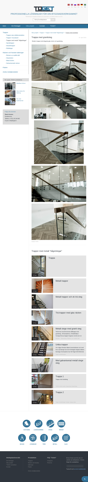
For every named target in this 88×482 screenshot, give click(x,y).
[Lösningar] (33, 438)
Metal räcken (10, 60)
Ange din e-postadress (72, 462)
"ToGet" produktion (11, 464)
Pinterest (49, 462)
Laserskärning (38, 429)
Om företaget (15, 26)
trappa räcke (35, 241)
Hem (4, 26)
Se (85, 7)
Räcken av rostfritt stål (13, 55)
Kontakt (42, 26)
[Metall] (55, 438)
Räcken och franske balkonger (13, 52)
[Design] (22, 438)
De (81, 7)
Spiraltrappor (10, 43)
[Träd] (44, 438)
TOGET (53, 26)
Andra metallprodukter (10, 72)
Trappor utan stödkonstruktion (15, 35)
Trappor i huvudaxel (12, 38)
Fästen (5, 67)
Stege (50, 429)
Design (22, 444)
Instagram (50, 460)
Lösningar (33, 444)
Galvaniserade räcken (13, 63)
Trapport (30, 460)
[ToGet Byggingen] (44, 9)
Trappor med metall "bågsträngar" (16, 40)
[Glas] (66, 438)
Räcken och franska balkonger (33, 463)
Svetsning (26, 429)
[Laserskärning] (38, 423)
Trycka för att (76, 469)
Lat (69, 7)
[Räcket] (61, 423)
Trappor (5, 32)
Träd (44, 444)
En (72, 7)
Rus (75, 7)
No (78, 7)
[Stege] (50, 423)
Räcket (61, 429)
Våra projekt (30, 26)
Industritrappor (10, 45)
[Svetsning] (27, 423)
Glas (66, 444)
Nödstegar (9, 48)
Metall (55, 444)
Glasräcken (9, 58)
